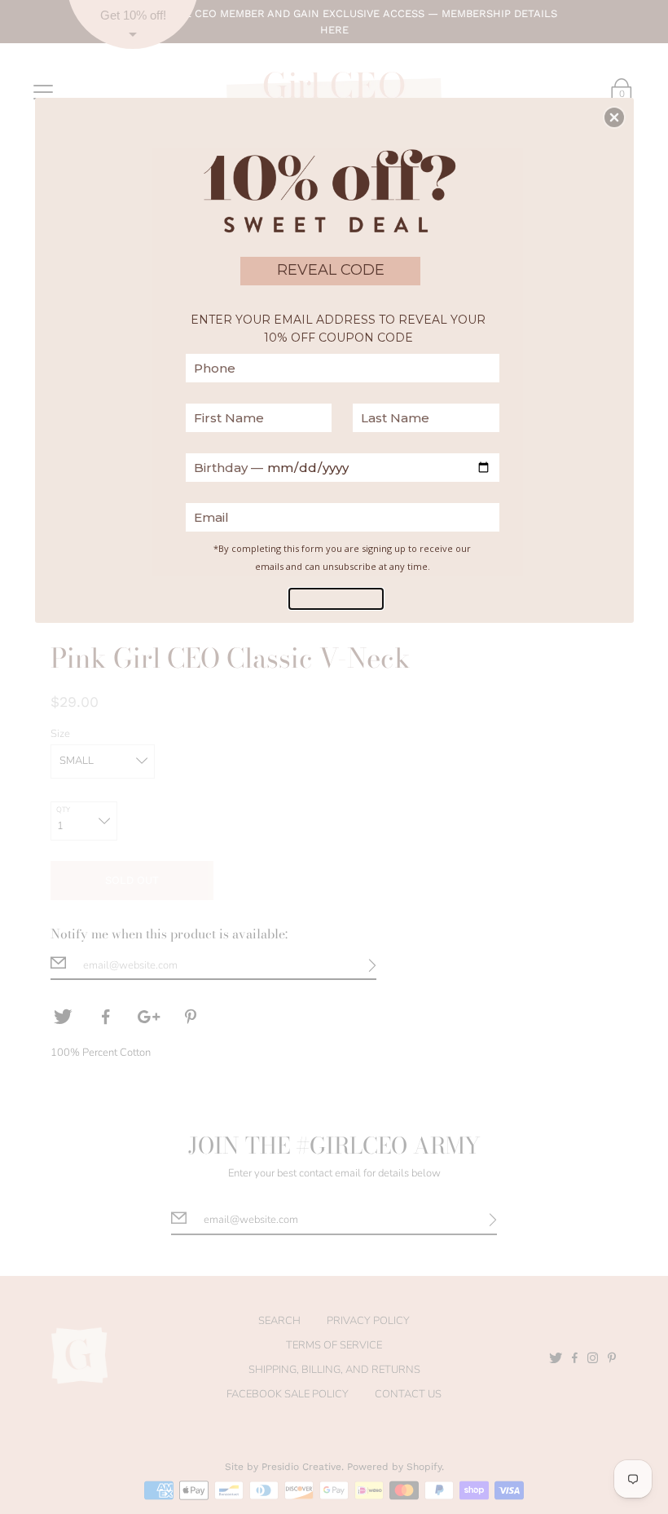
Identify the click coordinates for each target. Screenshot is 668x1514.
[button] (614, 117)
